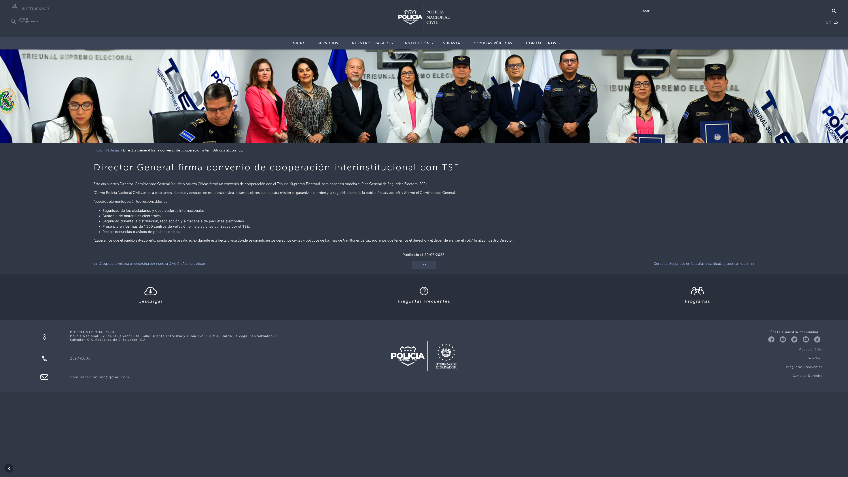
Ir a (424, 265)
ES (836, 22)
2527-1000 (80, 358)
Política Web (812, 358)
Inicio (297, 43)
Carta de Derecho (808, 376)
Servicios (328, 43)
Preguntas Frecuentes (804, 367)
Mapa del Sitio (811, 349)
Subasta (451, 43)
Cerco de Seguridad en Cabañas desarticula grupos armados (701, 263)
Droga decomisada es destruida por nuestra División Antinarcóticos (152, 263)
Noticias (112, 150)
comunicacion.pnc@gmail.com (99, 377)
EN (828, 22)
